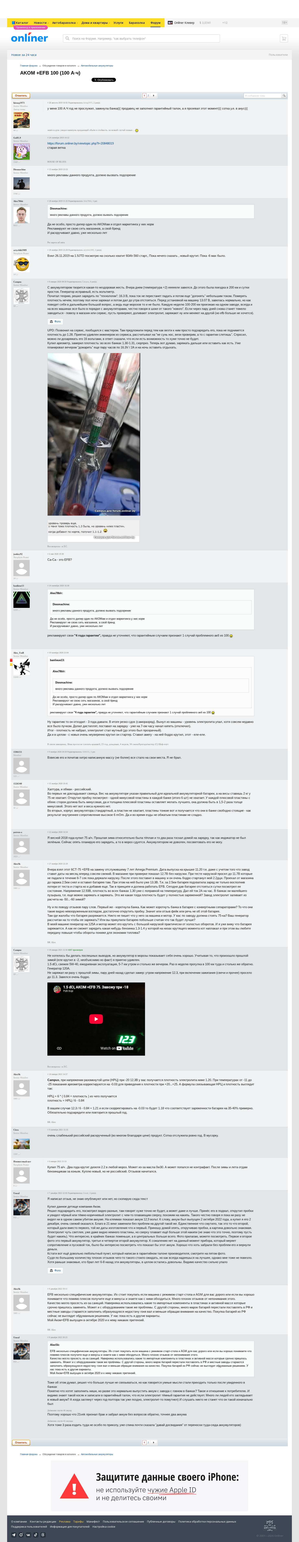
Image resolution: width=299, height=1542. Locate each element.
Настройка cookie (104, 1526)
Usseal (16, 1193)
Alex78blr (18, 201)
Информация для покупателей (69, 1526)
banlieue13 (18, 585)
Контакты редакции (43, 1521)
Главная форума (28, 65)
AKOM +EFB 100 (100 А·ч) (50, 73)
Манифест (93, 1521)
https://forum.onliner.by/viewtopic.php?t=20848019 (80, 143)
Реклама (64, 1521)
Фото (58, 321)
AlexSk (16, 864)
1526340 (17, 783)
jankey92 (18, 554)
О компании (19, 1521)
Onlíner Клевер (184, 23)
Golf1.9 (17, 138)
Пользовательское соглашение (123, 1521)
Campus (17, 282)
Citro (16, 1130)
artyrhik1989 (20, 250)
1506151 (17, 752)
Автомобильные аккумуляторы (97, 65)
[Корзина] (284, 38)
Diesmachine (19, 169)
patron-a (17, 832)
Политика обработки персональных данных (207, 1521)
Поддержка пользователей (29, 1526)
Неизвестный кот (22, 1161)
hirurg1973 (19, 103)
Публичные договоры (161, 1521)
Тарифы (78, 1521)
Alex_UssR (18, 653)
